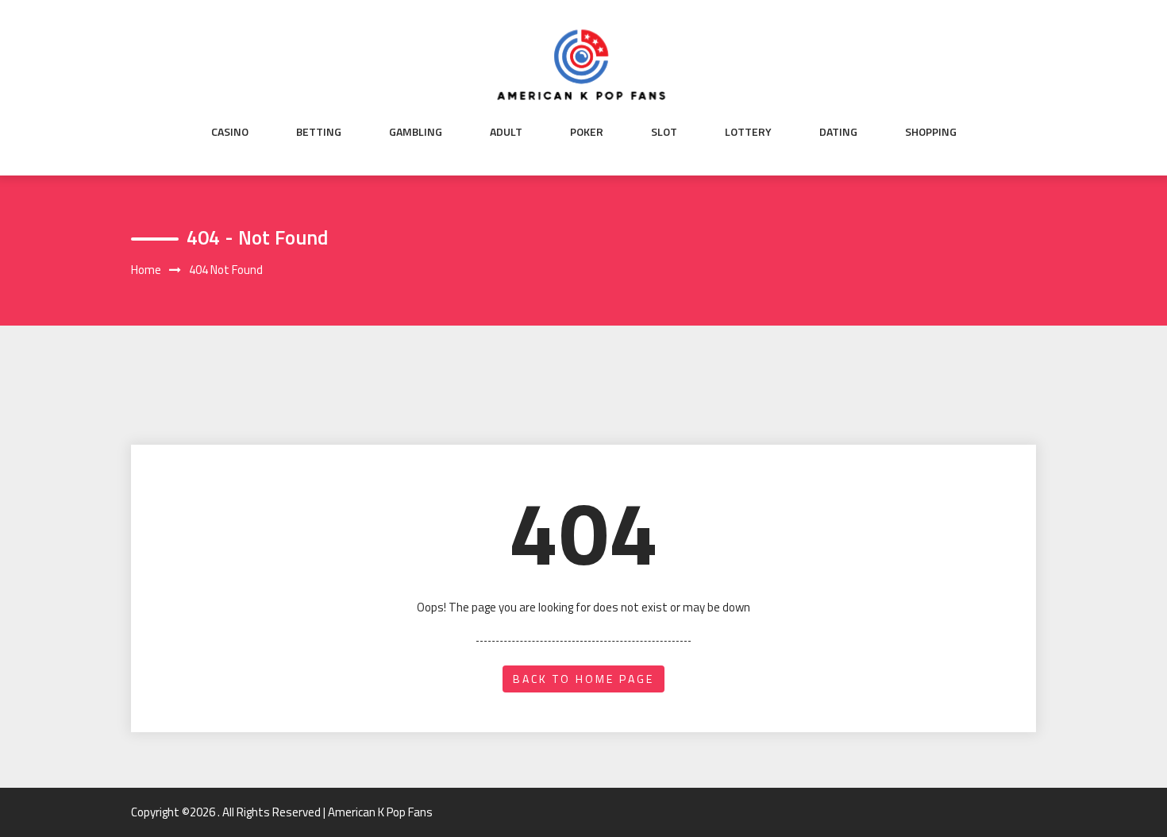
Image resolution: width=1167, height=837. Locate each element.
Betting (318, 132)
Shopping (931, 132)
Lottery (748, 132)
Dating (838, 132)
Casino (229, 132)
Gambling (415, 132)
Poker (586, 132)
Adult (506, 132)
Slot (664, 132)
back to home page (583, 678)
